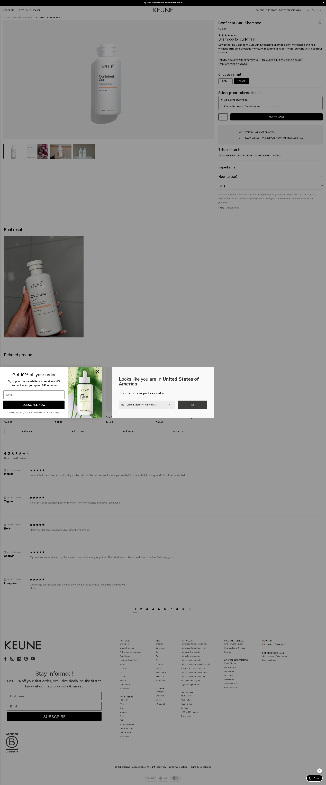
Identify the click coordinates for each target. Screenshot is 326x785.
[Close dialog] (323, 2)
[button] (319, 770)
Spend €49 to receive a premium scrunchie (163, 2)
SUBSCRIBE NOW (34, 404)
